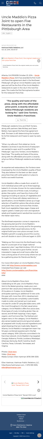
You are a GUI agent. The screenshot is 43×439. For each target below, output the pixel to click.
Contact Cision (21, 414)
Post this (23, 120)
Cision (24, 436)
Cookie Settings (30, 433)
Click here (12, 352)
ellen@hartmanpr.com (11, 368)
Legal (10, 433)
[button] (35, 3)
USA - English (6, 33)
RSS (22, 433)
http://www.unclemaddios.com (23, 265)
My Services (20, 421)
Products (21, 417)
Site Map (16, 433)
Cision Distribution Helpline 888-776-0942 (22, 426)
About (21, 418)
